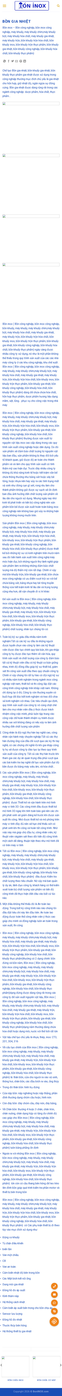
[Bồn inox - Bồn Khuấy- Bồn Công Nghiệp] (31, 6)
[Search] (58, 6)
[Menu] (4, 6)
